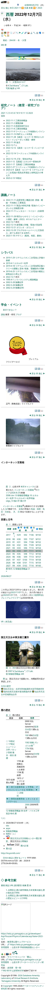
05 (37, 373)
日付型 (35, 735)
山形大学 (16, 947)
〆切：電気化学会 (24, 159)
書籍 (3, 885)
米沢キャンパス (27, 486)
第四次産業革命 (18, 798)
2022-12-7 (20, 82)
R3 (14, 548)
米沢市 (21, 970)
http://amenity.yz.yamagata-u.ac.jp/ (25, 959)
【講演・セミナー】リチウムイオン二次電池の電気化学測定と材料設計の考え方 (25, 172)
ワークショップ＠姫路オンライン (30, 131)
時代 (10, 568)
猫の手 (17, 501)
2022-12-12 (11, 148)
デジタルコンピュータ (22, 788)
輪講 (12, 88)
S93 (25, 539)
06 (37, 415)
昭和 (26, 529)
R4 (14, 551)
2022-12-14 (11, 153)
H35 (19, 554)
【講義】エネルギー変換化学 (28, 161)
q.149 (17, 88)
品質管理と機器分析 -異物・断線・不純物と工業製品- (24, 201)
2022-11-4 (10, 126)
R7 (14, 559)
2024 (8, 556)
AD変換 (29, 789)
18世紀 (18, 178)
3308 (8, 495)
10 (21, 113)
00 (37, 100)
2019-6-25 (10, 271)
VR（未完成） (7, 621)
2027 (8, 565)
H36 (19, 556)
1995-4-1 (10, 279)
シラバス (7, 252)
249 (22, 674)
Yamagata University (10, 981)
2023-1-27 (10, 167)
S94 (25, 542)
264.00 (12, 40)
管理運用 (5, 947)
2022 (8, 551)
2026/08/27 (6, 576)
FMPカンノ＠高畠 (24, 134)
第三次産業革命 (18, 787)
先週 (26, 7)
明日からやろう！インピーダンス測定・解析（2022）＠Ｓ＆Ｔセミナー (25, 217)
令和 (15, 529)
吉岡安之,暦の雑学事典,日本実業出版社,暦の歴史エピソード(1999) (25, 897)
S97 (25, 551)
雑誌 (7, 885)
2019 (8, 542)
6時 (2, 45)
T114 (31, 559)
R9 (14, 565)
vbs (7, 825)
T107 (31, 539)
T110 (31, 548)
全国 (21, 509)
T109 (31, 545)
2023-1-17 (10, 164)
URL (11, 885)
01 (37, 189)
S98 (25, 554)
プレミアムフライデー (11, 597)
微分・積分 (10, 754)
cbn (12, 495)
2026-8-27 (15, 492)
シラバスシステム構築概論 (26, 279)
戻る (3, 7)
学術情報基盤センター (30, 947)
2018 (8, 539)
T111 (31, 551)
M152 (38, 542)
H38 (19, 562)
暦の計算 (24, 845)
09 (37, 632)
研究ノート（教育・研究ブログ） (20, 106)
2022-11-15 (11, 134)
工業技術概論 (21, 120)
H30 (19, 539)
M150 (38, 535)
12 (27, 113)
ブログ (19, 314)
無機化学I (19, 287)
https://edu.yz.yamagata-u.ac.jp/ (25, 944)
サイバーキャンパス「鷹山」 (20, 957)
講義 (3, 314)
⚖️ (2, 35)
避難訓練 (19, 123)
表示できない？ (10, 309)
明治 (41, 529)
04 (37, 325)
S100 (25, 559)
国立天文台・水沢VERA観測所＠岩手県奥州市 (24, 689)
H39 (19, 565)
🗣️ (40, 32)
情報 (32, 742)
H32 (19, 545)
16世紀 (11, 741)
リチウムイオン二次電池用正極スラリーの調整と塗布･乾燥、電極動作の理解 (25, 267)
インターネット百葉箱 (24, 490)
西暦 (10, 14)
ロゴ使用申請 (37, 595)
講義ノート (8, 195)
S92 (25, 535)
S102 (25, 565)
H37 (19, 559)
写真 (8, 88)
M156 (38, 554)
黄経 (5, 40)
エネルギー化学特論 (26, 498)
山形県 (15, 970)
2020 (8, 545)
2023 (40, 7)
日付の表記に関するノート (14, 857)
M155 (38, 551)
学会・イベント (11, 304)
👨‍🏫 (5, 32)
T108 (31, 542)
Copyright (7, 986)
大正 (33, 529)
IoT (6, 509)
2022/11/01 (16, 592)
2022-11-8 (10, 128)
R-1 (14, 535)
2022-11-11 (11, 200)
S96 (25, 548)
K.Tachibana (14, 85)
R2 (14, 545)
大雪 (24, 40)
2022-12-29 (11, 230)
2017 (8, 535)
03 (37, 299)
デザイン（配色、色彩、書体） (29, 235)
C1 (29, 568)
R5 (14, 554)
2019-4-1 (10, 263)
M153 (38, 545)
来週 (31, 7)
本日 (12, 7)
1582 (27, 742)
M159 (38, 562)
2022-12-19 (11, 159)
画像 (24, 885)
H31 (19, 542)
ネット (30, 798)
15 (15, 498)
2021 (16, 7)
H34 (19, 551)
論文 (18, 142)
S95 (25, 545)
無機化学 (19, 282)
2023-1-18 (10, 235)
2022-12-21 (11, 227)
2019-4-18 (10, 266)
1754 (27, 748)
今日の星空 (6, 686)
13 (16, 495)
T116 (31, 565)
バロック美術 (11, 751)
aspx (8, 828)
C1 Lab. (25, 85)
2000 (27, 804)
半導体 (30, 787)
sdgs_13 (9, 501)
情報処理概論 (23, 495)
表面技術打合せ (22, 126)
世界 (32, 718)
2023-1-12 (10, 161)
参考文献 (10, 880)
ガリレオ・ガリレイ (25, 227)
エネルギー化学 (21, 263)
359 (14, 668)
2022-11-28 (11, 137)
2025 (8, 559)
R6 (14, 556)
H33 (19, 548)
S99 (25, 556)
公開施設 (24, 841)
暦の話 (9, 848)
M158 (38, 559)
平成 (20, 529)
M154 (38, 548)
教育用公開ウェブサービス (19, 941)
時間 (8, 833)
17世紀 (11, 744)
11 (20, 7)
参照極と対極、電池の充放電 (29, 224)
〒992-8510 (6, 970)
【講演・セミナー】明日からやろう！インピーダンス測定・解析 (25, 138)
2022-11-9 (10, 131)
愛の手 (23, 501)
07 (37, 457)
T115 (31, 562)
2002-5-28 (10, 282)
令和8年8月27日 (31, 5)
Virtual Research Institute (26, 978)
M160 (38, 565)
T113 (31, 556)
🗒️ (11, 32)
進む (7, 7)
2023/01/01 (8, 595)
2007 (10, 671)
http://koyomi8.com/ (10, 853)
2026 (8, 562)
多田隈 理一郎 (14, 967)
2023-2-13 (10, 178)
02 (37, 247)
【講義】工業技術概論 (25, 164)
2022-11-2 (10, 123)
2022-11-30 (11, 142)
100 (26, 735)
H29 (19, 535)
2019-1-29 (10, 257)
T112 (31, 554)
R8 (14, 562)
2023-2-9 (10, 169)
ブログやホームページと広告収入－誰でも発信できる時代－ (25, 231)
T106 (31, 535)
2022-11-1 (10, 120)
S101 (25, 562)
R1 (14, 542)
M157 (38, 556)
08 (37, 586)
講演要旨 (18, 885)
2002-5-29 (10, 287)
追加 (3, 115)
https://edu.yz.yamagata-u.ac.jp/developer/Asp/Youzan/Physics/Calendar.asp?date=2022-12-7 (22, 936)
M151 (38, 539)
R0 (14, 539)
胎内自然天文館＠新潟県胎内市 (18, 691)
